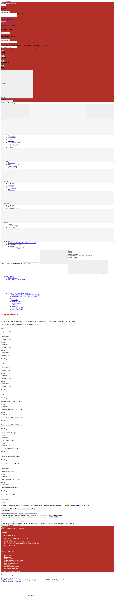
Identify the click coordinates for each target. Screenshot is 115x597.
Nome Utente (21, 14)
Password (20, 16)
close (2, 119)
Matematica (15, 306)
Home (70, 251)
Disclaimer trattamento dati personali (11, 581)
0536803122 (10, 540)
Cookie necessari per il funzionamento (12, 522)
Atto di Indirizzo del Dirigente (16, 279)
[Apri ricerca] (100, 111)
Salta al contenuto (6, 1)
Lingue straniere (16, 303)
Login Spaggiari (47, 45)
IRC (13, 298)
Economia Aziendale (17, 308)
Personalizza (4, 509)
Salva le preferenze (15, 525)
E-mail (19, 42)
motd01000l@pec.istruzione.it (23, 543)
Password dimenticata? (7, 19)
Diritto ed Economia (17, 309)
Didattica (70, 252)
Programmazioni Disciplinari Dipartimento (80, 255)
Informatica (15, 300)
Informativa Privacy (10, 558)
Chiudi (3, 55)
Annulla (3, 101)
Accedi (3, 5)
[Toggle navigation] (15, 111)
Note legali (7, 557)
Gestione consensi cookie (11, 566)
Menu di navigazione (101, 273)
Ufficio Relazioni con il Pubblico (13, 560)
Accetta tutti (28, 509)
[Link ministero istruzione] (9, 3)
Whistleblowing (8, 565)
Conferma (9, 101)
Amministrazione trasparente (12, 568)
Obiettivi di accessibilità (11, 563)
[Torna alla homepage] (57, 103)
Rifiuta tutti (15, 509)
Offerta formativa (73, 254)
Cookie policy (8, 555)
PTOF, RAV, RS (12, 278)
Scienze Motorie (16, 301)
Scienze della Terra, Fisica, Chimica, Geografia (25, 296)
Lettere (13, 304)
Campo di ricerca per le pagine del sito (11, 263)
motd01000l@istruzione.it (22, 542)
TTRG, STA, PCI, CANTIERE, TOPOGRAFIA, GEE (27, 295)
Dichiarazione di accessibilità (12, 562)
